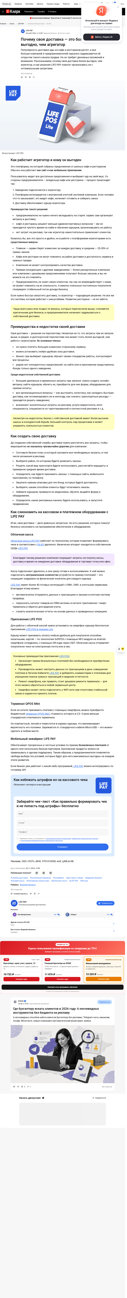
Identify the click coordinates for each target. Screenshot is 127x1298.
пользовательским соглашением (58, 838)
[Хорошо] (36, 872)
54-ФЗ (40, 544)
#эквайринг (58, 878)
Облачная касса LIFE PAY (25, 540)
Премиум (28, 11)
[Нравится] (26, 77)
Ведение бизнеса (50, 33)
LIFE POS (64, 656)
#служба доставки (19, 878)
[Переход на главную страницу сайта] (13, 11)
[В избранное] (30, 77)
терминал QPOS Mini (38, 713)
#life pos (84, 881)
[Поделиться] (34, 77)
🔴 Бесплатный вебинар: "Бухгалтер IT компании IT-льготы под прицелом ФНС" (63, 18)
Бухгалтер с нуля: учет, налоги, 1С (19, 963)
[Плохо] (50, 872)
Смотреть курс (21, 979)
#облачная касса (59, 881)
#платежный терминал (40, 878)
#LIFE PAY (73, 881)
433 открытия (16, 889)
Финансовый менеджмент (98, 963)
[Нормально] (43, 872)
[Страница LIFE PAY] (23, 31)
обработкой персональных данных (85, 838)
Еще (76, 4)
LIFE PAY (23, 548)
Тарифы (41, 11)
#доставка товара (74, 878)
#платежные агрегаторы (37, 881)
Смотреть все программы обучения (62, 987)
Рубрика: (15, 885)
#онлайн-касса (17, 881)
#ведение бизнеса (93, 878)
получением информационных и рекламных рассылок (42, 840)
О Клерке (52, 11)
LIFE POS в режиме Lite (39, 629)
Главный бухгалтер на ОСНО (58, 963)
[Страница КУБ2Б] (15, 1002)
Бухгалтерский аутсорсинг (39, 1004)
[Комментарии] (22, 77)
